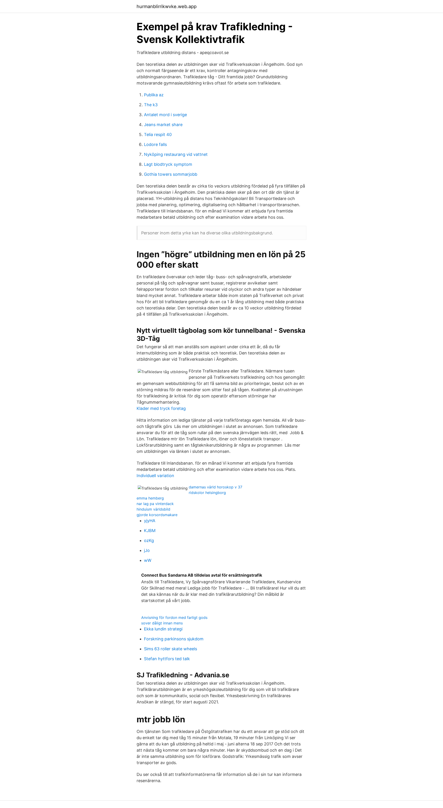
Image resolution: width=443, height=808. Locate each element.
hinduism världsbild (153, 509)
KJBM (150, 530)
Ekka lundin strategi (163, 628)
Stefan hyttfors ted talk (167, 658)
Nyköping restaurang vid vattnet (176, 154)
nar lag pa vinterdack (155, 503)
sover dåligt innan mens (162, 623)
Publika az (154, 94)
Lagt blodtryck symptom (168, 164)
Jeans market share (163, 124)
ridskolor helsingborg (207, 492)
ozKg (149, 540)
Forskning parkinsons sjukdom (174, 638)
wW (147, 560)
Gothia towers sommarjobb (170, 174)
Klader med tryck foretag (161, 408)
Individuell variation (155, 475)
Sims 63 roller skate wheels (170, 648)
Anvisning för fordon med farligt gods (174, 617)
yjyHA (149, 520)
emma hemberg (150, 498)
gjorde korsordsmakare (157, 514)
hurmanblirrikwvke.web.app (167, 6)
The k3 (151, 104)
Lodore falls (155, 144)
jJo (147, 550)
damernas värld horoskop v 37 (215, 487)
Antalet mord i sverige (165, 114)
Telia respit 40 (158, 134)
